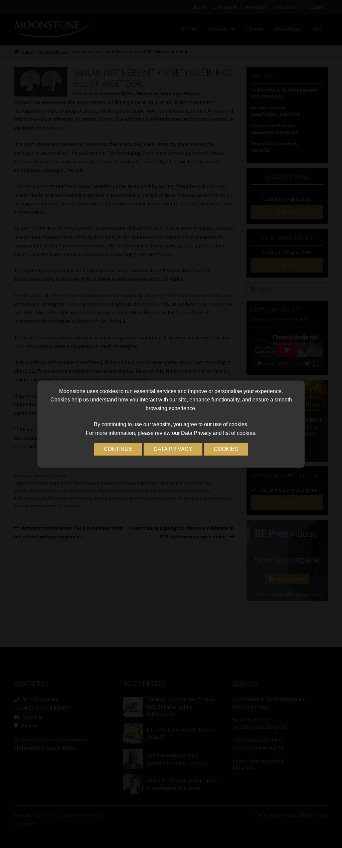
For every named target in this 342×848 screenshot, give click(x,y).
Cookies (226, 449)
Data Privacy (173, 449)
